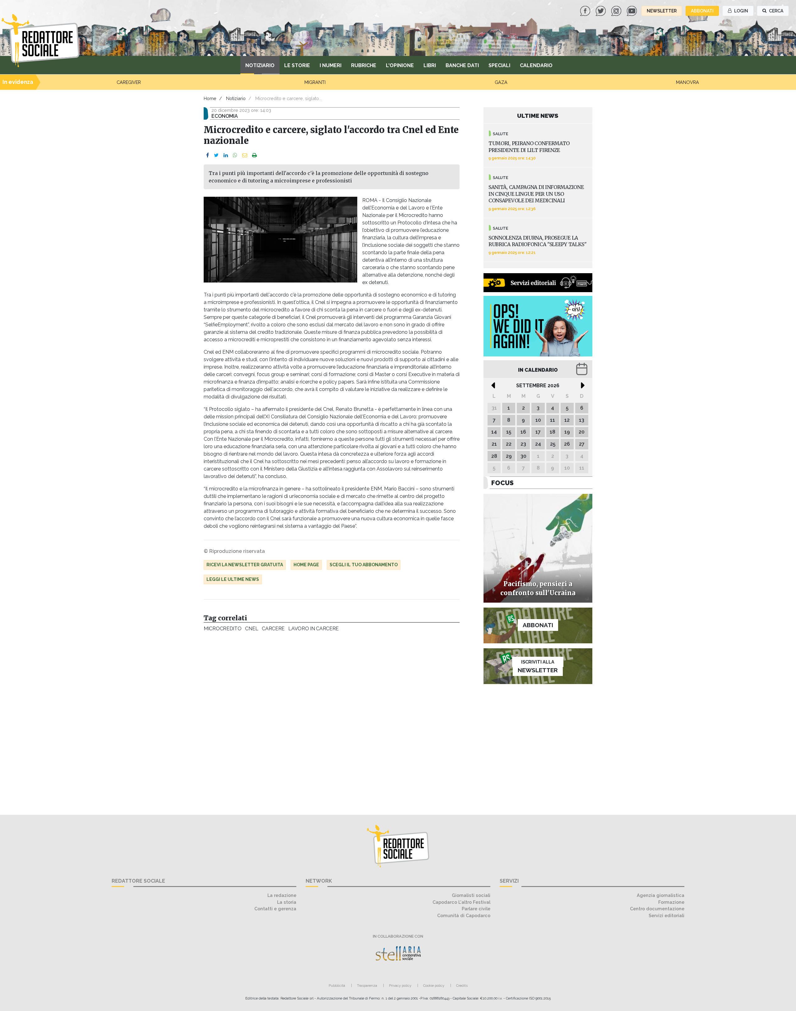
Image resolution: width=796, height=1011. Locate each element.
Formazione (671, 902)
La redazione (281, 895)
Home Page (306, 564)
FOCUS (502, 483)
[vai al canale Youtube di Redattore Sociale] (632, 10)
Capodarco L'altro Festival (461, 902)
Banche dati (462, 65)
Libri (429, 65)
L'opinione (400, 65)
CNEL (251, 629)
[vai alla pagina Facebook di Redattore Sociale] (585, 10)
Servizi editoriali (666, 915)
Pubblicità (337, 985)
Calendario (536, 65)
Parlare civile (476, 908)
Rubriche (363, 65)
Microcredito (222, 629)
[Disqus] (332, 720)
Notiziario (260, 65)
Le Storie (297, 65)
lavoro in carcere (313, 629)
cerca (775, 10)
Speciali (499, 65)
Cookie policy (433, 985)
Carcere (273, 629)
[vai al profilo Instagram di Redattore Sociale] (616, 10)
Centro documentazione (657, 908)
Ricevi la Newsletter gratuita (244, 564)
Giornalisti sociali (471, 895)
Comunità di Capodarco (463, 915)
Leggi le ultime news (232, 579)
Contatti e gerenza (275, 908)
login (740, 10)
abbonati (702, 10)
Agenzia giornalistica (660, 895)
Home (210, 98)
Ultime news (537, 115)
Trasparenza (367, 985)
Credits (462, 985)
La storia (286, 902)
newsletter (662, 10)
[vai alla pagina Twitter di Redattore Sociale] (601, 10)
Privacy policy (400, 985)
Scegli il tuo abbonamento (364, 564)
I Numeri (330, 65)
